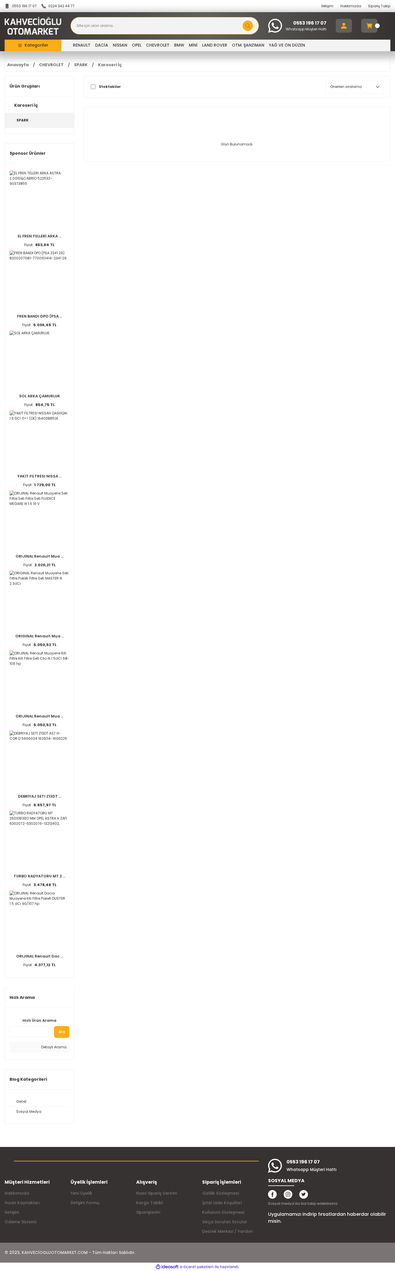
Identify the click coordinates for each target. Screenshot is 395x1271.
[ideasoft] (167, 1267)
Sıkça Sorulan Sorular (224, 1222)
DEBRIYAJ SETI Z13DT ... (39, 796)
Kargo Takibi (149, 1203)
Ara (61, 1032)
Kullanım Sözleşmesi (223, 1212)
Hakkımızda (350, 5)
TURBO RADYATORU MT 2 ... (39, 876)
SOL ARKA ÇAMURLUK (39, 396)
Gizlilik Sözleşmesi (220, 1193)
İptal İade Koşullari (222, 1203)
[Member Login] (344, 26)
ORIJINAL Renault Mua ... (39, 556)
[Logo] (33, 26)
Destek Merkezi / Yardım (227, 1231)
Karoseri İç (110, 65)
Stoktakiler (110, 86)
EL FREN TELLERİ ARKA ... (39, 236)
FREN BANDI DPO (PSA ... (39, 316)
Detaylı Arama (53, 1047)
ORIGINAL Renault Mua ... (39, 636)
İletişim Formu (85, 1203)
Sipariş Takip (379, 5)
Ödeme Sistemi (20, 1222)
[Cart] (369, 26)
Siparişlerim (148, 1212)
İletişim (327, 5)
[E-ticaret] (197, 1267)
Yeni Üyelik (81, 1193)
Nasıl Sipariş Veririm (156, 1193)
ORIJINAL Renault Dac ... (39, 956)
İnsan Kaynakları (22, 1203)
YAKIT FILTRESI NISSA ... (39, 476)
